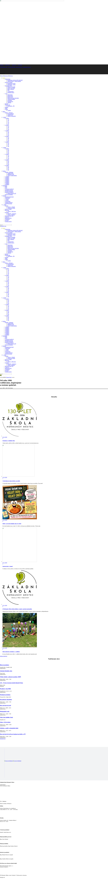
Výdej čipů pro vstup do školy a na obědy (11, 480)
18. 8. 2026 (4, 520)
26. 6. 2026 (4, 562)
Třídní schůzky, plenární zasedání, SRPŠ (10, 676)
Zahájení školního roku (6, 671)
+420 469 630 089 (12, 67)
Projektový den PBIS (5, 688)
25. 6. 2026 (4, 648)
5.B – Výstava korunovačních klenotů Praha (11, 682)
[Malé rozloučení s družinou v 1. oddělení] (19, 646)
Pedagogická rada (4, 711)
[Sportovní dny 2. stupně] (19, 561)
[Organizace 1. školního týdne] (19, 436)
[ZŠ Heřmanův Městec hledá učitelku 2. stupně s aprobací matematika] (19, 604)
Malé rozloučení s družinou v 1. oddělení (11, 651)
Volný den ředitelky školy (6, 717)
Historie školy (9, 377)
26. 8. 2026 (4, 437)
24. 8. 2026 (4, 477)
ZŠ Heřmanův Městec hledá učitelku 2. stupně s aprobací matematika (17, 608)
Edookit (3, 65)
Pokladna (20, 65)
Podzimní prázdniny (5, 694)
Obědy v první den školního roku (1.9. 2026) (11, 523)
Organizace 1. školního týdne (8, 440)
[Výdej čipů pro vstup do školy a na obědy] (18, 476)
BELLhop (8, 65)
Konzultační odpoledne (6, 699)
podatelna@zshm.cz (27, 67)
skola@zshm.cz (19, 67)
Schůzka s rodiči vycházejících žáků (9, 728)
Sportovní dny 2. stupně (7, 566)
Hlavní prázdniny (4, 665)
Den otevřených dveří (5, 705)
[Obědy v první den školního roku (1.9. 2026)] (19, 518)
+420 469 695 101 (3, 67)
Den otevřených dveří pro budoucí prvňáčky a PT (13, 734)
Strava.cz (15, 65)
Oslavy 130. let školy (5, 722)
